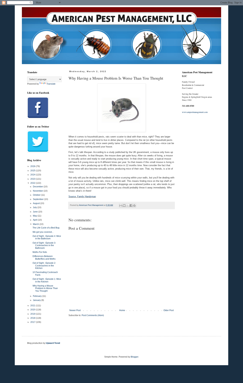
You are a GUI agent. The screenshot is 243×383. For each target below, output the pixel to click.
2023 (33, 179)
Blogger (134, 357)
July (35, 207)
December (38, 186)
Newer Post (75, 310)
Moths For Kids (40, 252)
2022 (33, 183)
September (38, 199)
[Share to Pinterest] (134, 205)
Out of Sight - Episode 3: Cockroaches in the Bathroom (44, 245)
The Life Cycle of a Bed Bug (46, 227)
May (35, 216)
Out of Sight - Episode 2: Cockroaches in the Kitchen (44, 265)
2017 (33, 322)
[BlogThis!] (124, 205)
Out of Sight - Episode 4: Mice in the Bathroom (47, 237)
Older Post (168, 310)
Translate (51, 84)
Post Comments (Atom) (93, 315)
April (35, 220)
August (36, 203)
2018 (33, 318)
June (35, 211)
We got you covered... (43, 232)
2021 (33, 305)
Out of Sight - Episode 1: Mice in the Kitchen (47, 280)
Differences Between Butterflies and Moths (44, 257)
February (37, 296)
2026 (33, 166)
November (38, 191)
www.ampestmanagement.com (195, 112)
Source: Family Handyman (82, 196)
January (37, 300)
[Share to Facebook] (131, 205)
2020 (33, 309)
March (36, 224)
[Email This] (121, 205)
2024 (33, 174)
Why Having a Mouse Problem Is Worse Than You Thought (45, 288)
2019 (33, 314)
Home (122, 310)
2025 (33, 170)
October (37, 195)
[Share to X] (127, 205)
